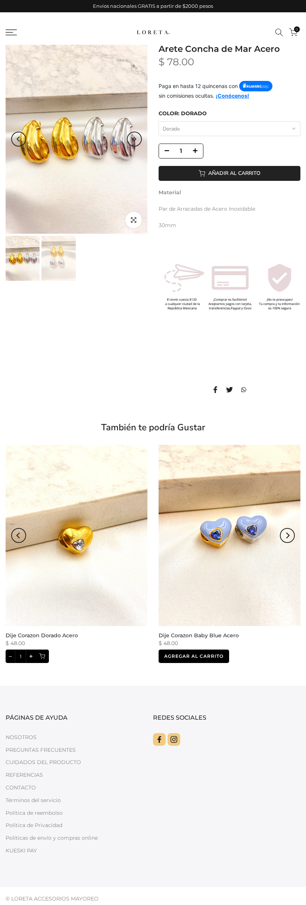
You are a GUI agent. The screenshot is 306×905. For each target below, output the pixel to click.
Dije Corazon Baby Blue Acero (199, 635)
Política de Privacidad (34, 825)
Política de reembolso (34, 813)
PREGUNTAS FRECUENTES (41, 750)
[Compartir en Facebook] (215, 389)
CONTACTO (21, 787)
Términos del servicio (33, 800)
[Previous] (18, 139)
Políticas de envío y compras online (52, 838)
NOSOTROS (21, 737)
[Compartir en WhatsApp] (243, 389)
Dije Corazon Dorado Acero (42, 635)
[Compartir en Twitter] (229, 389)
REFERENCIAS (24, 775)
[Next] (134, 139)
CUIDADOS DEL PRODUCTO (43, 762)
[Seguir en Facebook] (159, 739)
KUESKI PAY (21, 850)
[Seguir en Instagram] (174, 739)
